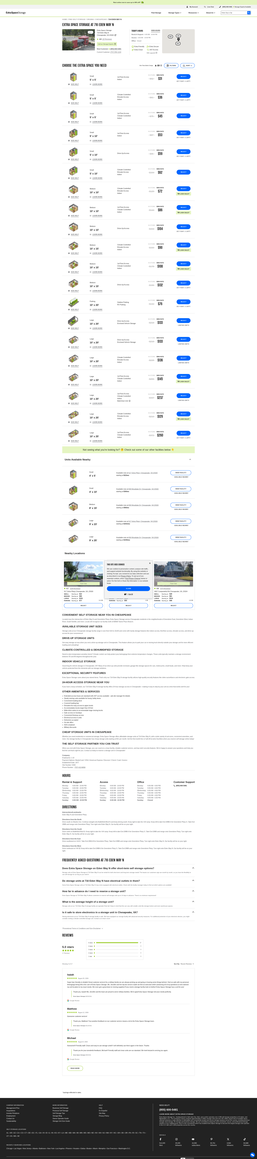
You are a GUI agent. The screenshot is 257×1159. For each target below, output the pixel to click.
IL (49, 1133)
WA (15, 1136)
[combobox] (236, 13)
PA (130, 1133)
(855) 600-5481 (181, 786)
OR (126, 1133)
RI (133, 1133)
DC (33, 1133)
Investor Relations (12, 1113)
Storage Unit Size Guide (61, 1121)
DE (29, 1133)
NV (96, 1133)
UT (7, 1136)
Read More (75, 1068)
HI (43, 1133)
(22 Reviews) (107, 39)
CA (18, 1133)
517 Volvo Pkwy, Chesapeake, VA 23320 (143, 473)
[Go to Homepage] (13, 12)
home (64, 19)
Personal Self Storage (60, 1111)
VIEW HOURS (155, 30)
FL (37, 1133)
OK (122, 1133)
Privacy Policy (104, 1116)
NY (111, 1133)
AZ (15, 1133)
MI (77, 1133)
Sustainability (11, 1121)
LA (63, 1133)
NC (115, 1133)
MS (85, 1133)
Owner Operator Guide (61, 1118)
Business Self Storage (60, 1108)
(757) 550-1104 (115, 52)
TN (140, 1133)
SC (136, 1133)
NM (107, 1133)
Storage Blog (57, 1116)
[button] (128, 462)
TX (144, 1133)
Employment (10, 1116)
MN (81, 1133)
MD (70, 1133)
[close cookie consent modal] (149, 563)
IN (52, 1133)
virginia (90, 19)
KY (59, 1133)
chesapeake (101, 19)
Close (128, 588)
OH (119, 1133)
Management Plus (12, 1108)
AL (7, 1133)
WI (18, 1136)
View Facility (180, 472)
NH (100, 1133)
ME (66, 1133)
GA (40, 1133)
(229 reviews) (75, 588)
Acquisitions (10, 1111)
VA (11, 1136)
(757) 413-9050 (79, 767)
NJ (104, 1133)
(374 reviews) (165, 588)
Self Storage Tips (59, 1113)
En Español (103, 1111)
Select (183, 76)
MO (89, 1133)
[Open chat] (252, 1154)
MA (74, 1133)
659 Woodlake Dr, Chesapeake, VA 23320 (143, 489)
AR (11, 1133)
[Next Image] (92, 39)
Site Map (102, 1113)
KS (56, 1133)
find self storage (76, 19)
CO (22, 1133)
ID (46, 1133)
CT (26, 1133)
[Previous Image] (64, 39)
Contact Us (10, 1118)
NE (92, 1133)
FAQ (100, 1108)
